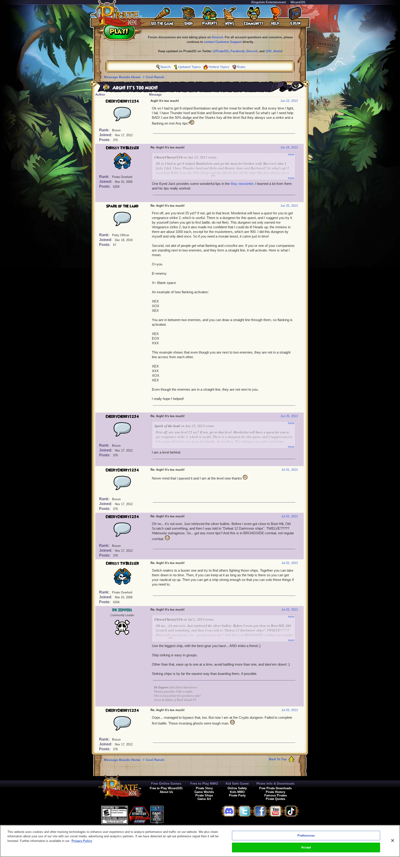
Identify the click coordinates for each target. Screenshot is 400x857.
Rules (241, 67)
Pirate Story (204, 788)
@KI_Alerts (273, 51)
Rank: (104, 130)
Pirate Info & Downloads (275, 783)
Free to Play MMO (204, 783)
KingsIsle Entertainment (268, 2)
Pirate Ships (204, 795)
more (291, 154)
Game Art (204, 799)
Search (165, 67)
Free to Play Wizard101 (166, 788)
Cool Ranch (155, 77)
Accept (306, 847)
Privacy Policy (82, 841)
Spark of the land (122, 206)
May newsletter (242, 184)
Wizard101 (298, 2)
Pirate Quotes (275, 799)
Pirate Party (237, 795)
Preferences (306, 835)
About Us (166, 792)
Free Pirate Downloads (275, 788)
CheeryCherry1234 (122, 101)
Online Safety (237, 788)
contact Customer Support (223, 42)
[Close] (393, 840)
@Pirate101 (220, 51)
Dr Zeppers (122, 610)
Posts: (105, 140)
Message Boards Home (122, 77)
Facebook (237, 51)
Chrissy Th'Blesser (122, 148)
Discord (217, 37)
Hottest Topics (219, 67)
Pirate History (275, 792)
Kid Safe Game (237, 783)
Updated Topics (189, 67)
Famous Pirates (275, 795)
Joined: (106, 135)
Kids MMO (237, 792)
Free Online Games (166, 783)
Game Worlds (204, 792)
